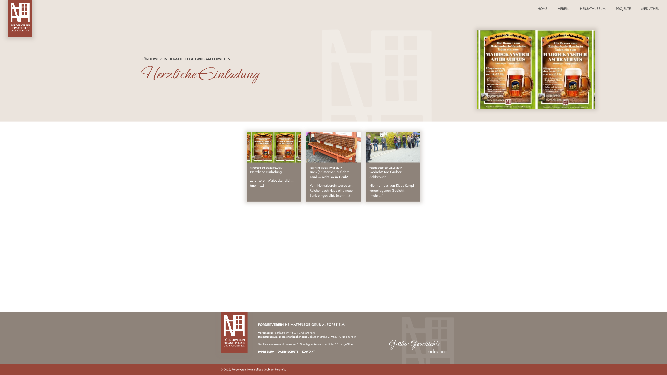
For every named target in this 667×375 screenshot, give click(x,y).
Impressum (266, 352)
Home (542, 8)
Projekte (623, 8)
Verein (564, 8)
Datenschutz (288, 352)
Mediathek (650, 8)
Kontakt (308, 352)
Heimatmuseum (593, 8)
